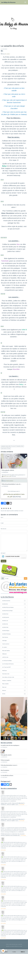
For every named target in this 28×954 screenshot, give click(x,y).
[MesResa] (22, 952)
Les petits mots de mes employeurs (10, 745)
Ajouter (3, 561)
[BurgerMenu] (25, 2)
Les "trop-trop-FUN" (13, 667)
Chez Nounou (13, 637)
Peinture (13, 690)
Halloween (13, 653)
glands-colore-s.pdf (7, 476)
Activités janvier (13, 617)
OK (25, 578)
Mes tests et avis (13, 673)
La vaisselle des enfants (7, 775)
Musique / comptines (13, 680)
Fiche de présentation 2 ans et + (11, 484)
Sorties (13, 693)
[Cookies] (3, 951)
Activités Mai (13, 624)
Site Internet (3, 528)
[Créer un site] (5, 952)
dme (9, 448)
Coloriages (13, 640)
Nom (2, 517)
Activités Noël (13, 627)
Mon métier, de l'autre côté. (13, 677)
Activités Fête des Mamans (13, 607)
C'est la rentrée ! (9, 480)
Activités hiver (13, 613)
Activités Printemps (13, 634)
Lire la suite (21, 804)
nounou (13, 446)
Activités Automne (13, 600)
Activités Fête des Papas (13, 610)
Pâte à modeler (13, 683)
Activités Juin (13, 620)
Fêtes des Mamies (13, 650)
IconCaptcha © (23, 557)
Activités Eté (13, 604)
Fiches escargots (5, 760)
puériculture (4, 448)
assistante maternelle (5, 446)
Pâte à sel (13, 687)
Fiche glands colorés (8, 470)
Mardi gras (13, 670)
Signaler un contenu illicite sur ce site (14, 946)
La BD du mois (13, 657)
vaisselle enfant (20, 446)
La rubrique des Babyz (13, 660)
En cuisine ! (7, 53)
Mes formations (5, 770)
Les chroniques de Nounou (13, 663)
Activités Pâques (13, 630)
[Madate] (14, 952)
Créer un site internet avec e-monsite (14, 944)
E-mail (2, 523)
